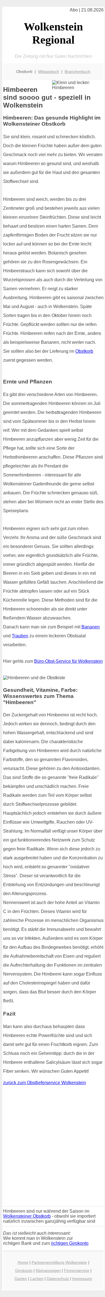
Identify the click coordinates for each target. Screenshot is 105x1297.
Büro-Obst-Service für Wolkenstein (68, 661)
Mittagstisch (48, 71)
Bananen (90, 626)
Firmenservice (76, 1270)
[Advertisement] (52, 1147)
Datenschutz (58, 1278)
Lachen (36, 1278)
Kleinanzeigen (48, 1270)
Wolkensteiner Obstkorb (27, 1216)
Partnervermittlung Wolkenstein (59, 1262)
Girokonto (23, 1270)
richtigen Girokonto (69, 1243)
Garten (21, 1278)
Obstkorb (84, 351)
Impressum (82, 1278)
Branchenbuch (77, 71)
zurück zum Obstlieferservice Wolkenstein (44, 1082)
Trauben (20, 635)
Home (23, 1262)
